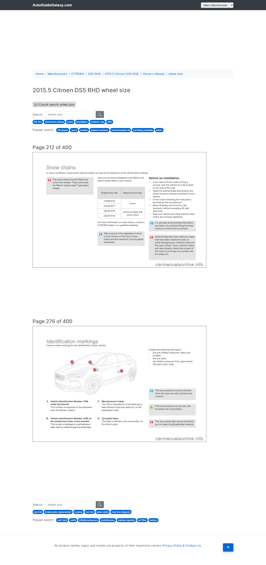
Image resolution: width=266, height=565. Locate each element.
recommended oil (120, 130)
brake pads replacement (58, 512)
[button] (228, 547)
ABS (109, 121)
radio (73, 520)
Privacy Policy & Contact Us (181, 545)
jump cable (102, 512)
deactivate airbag (54, 121)
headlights (82, 121)
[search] (100, 114)
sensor (153, 520)
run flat (89, 512)
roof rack (62, 520)
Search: (38, 114)
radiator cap (97, 121)
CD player (62, 130)
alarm (159, 130)
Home (39, 74)
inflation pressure (88, 520)
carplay (79, 512)
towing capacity (126, 520)
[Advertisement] (133, 39)
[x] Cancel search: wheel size (54, 104)
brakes (84, 130)
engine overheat (99, 130)
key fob (38, 512)
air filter (142, 520)
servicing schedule (143, 130)
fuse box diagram (121, 512)
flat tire (38, 121)
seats (70, 121)
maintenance (108, 520)
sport (74, 130)
